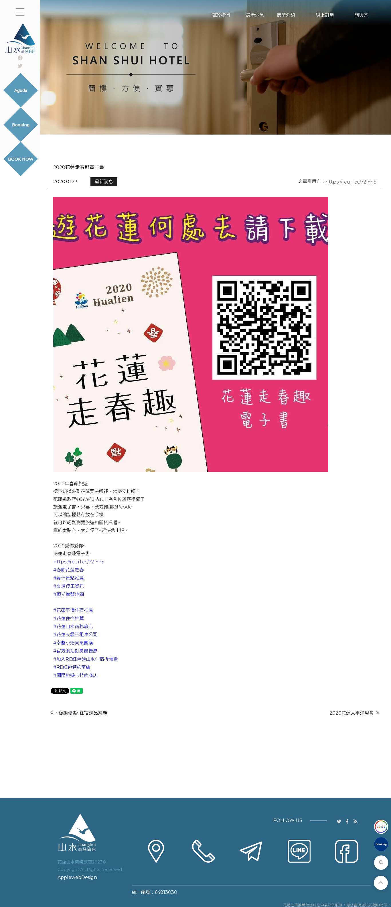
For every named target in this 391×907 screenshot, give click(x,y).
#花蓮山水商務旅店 (73, 626)
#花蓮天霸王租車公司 (75, 634)
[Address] (156, 851)
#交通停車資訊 (68, 586)
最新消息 (104, 181)
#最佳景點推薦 (68, 578)
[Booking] (381, 844)
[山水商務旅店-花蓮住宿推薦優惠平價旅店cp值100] (195, 67)
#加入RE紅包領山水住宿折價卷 (85, 659)
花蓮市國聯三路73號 (155, 869)
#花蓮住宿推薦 (68, 618)
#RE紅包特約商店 (71, 667)
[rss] (355, 821)
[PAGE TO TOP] (381, 883)
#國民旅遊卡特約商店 (75, 675)
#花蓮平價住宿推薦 (73, 610)
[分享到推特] (20, 65)
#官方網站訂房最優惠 (75, 651)
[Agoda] (381, 827)
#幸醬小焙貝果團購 (73, 643)
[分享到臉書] (347, 821)
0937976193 (206, 868)
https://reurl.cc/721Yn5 (350, 182)
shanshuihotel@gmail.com (251, 877)
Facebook (347, 869)
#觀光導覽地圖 (68, 594)
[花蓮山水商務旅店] (20, 38)
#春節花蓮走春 (68, 570)
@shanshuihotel (302, 868)
